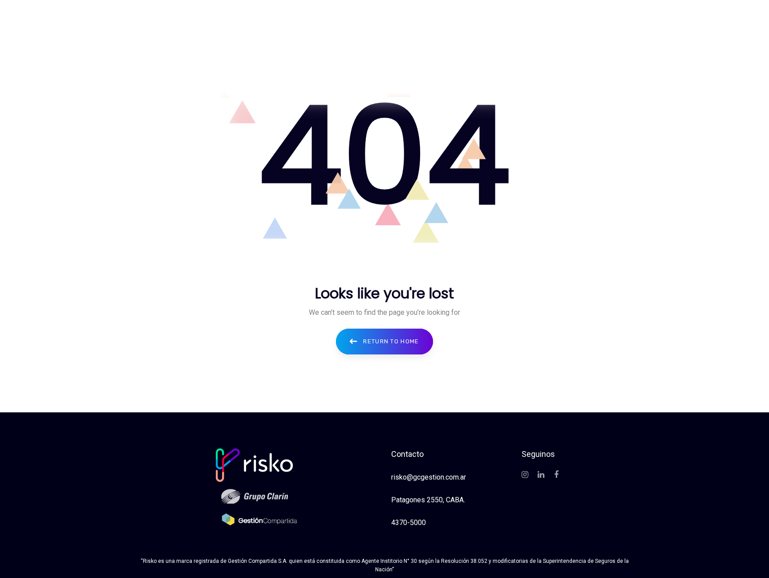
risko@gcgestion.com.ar (428, 477)
